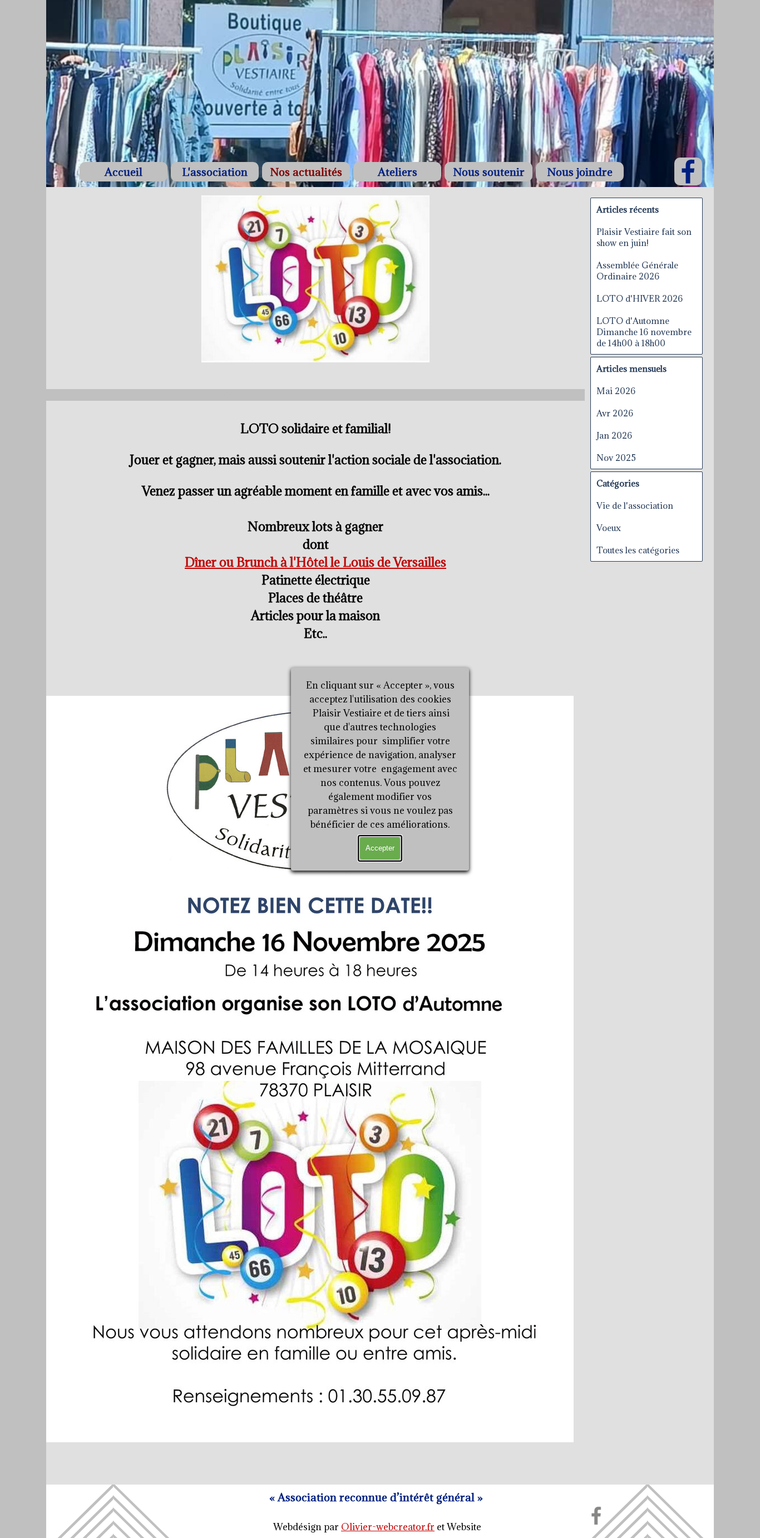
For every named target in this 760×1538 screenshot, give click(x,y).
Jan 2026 (614, 435)
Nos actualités (306, 172)
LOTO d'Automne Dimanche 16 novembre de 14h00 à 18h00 (644, 331)
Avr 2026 (614, 413)
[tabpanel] (376, 1497)
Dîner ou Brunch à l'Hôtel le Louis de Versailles (315, 562)
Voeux (608, 527)
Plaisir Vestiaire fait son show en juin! (644, 237)
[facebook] (688, 171)
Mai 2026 (615, 390)
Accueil (123, 172)
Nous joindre (580, 172)
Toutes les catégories (637, 550)
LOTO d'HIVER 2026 (639, 298)
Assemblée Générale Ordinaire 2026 (637, 270)
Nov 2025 (616, 457)
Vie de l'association (634, 505)
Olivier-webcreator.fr (388, 1527)
